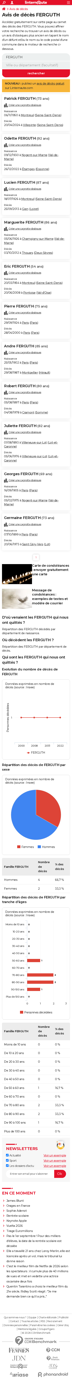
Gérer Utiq (63, 1325)
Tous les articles (29, 1321)
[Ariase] (19, 1374)
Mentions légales (27, 1329)
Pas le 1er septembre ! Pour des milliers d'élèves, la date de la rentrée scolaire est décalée (34, 1241)
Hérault (44, 372)
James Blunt (15, 1201)
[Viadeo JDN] (53, 1366)
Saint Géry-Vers (32, 544)
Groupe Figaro (46, 1329)
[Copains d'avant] (19, 1366)
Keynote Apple (16, 1221)
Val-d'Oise (44, 292)
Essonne (42, 169)
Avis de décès (18, 9)
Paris (25, 323)
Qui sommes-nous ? (15, 1317)
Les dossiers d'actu (21, 1166)
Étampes (28, 169)
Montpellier (30, 372)
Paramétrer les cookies (42, 1325)
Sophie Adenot (16, 1211)
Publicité (63, 1317)
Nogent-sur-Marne (34, 155)
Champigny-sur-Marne (38, 239)
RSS (43, 1321)
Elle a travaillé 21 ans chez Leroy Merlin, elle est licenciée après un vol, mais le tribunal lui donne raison (38, 1256)
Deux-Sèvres (43, 253)
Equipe (32, 1317)
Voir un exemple (55, 1155)
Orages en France (18, 1206)
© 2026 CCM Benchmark (36, 1333)
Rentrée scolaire (17, 1216)
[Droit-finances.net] (53, 1358)
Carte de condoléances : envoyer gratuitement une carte (50, 570)
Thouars (27, 253)
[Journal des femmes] (19, 1350)
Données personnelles (16, 1325)
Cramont (28, 412)
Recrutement (54, 1321)
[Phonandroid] (53, 1374)
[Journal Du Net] (19, 1358)
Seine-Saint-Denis (48, 115)
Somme (41, 412)
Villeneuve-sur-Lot (34, 442)
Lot (47, 544)
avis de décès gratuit (50, 83)
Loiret (34, 209)
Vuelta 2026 (14, 1226)
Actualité (15, 1155)
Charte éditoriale (47, 1317)
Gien (25, 209)
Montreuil (27, 115)
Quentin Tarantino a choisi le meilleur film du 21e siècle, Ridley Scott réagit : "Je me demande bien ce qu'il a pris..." (37, 1291)
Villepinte (29, 125)
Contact (14, 1321)
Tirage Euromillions (19, 1231)
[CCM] (53, 1350)
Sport (12, 1160)
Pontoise (29, 292)
